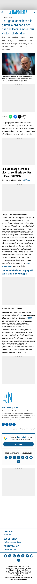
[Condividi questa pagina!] (2, 12)
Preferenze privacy (10, 549)
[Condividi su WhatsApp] (10, 117)
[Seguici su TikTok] (26, 457)
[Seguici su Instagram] (14, 457)
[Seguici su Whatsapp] (18, 457)
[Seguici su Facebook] (6, 457)
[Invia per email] (24, 117)
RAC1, (30, 318)
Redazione (7, 535)
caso (20, 315)
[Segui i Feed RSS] (18, 461)
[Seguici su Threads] (22, 457)
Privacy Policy (11, 546)
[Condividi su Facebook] (15, 117)
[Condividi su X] (20, 117)
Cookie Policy (11, 539)
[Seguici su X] (10, 457)
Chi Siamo (8, 531)
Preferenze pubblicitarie (12, 542)
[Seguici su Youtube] (31, 457)
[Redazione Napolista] (8, 398)
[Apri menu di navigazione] (34, 12)
